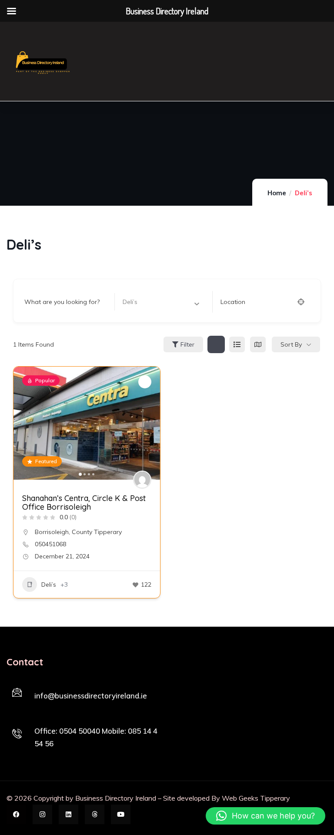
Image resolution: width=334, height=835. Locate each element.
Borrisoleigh (52, 532)
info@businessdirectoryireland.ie (90, 695)
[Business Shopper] (42, 61)
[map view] (258, 344)
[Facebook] (16, 814)
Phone (43, 719)
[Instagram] (42, 814)
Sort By (291, 344)
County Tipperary (97, 532)
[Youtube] (120, 814)
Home (276, 193)
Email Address (54, 684)
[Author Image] (142, 480)
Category (136, 302)
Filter (187, 344)
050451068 (50, 544)
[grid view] (216, 344)
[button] (24, 423)
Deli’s (48, 584)
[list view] (237, 344)
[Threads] (94, 814)
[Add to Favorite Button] (144, 381)
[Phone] (17, 733)
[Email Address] (17, 692)
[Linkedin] (68, 814)
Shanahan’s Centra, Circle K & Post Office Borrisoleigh (84, 502)
